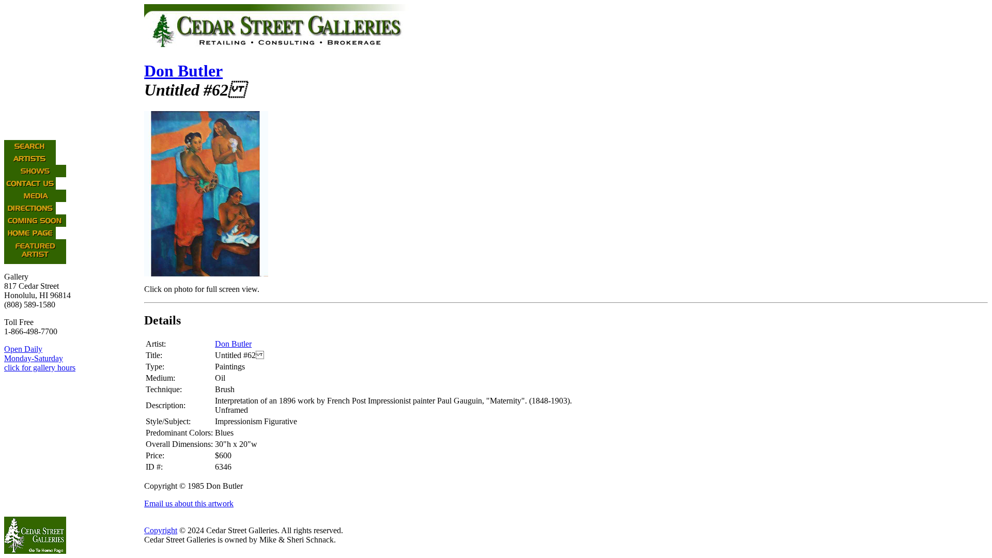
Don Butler (183, 70)
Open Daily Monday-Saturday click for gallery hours (39, 358)
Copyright (160, 530)
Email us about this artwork (189, 503)
